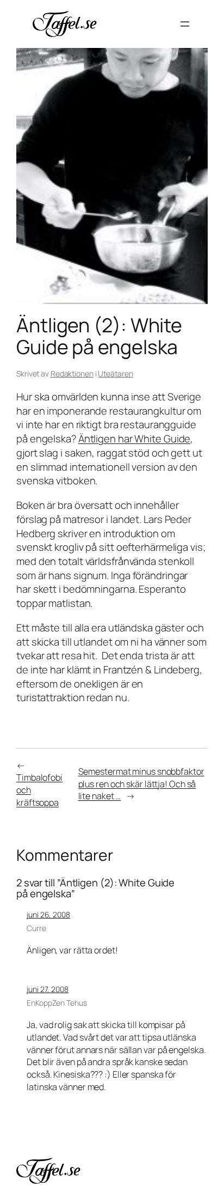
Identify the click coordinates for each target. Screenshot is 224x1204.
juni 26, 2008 (48, 914)
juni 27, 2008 (48, 989)
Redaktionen (72, 373)
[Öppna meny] (184, 24)
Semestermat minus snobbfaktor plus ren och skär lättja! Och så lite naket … (141, 783)
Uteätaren (115, 373)
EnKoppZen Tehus (57, 1003)
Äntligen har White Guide (134, 438)
